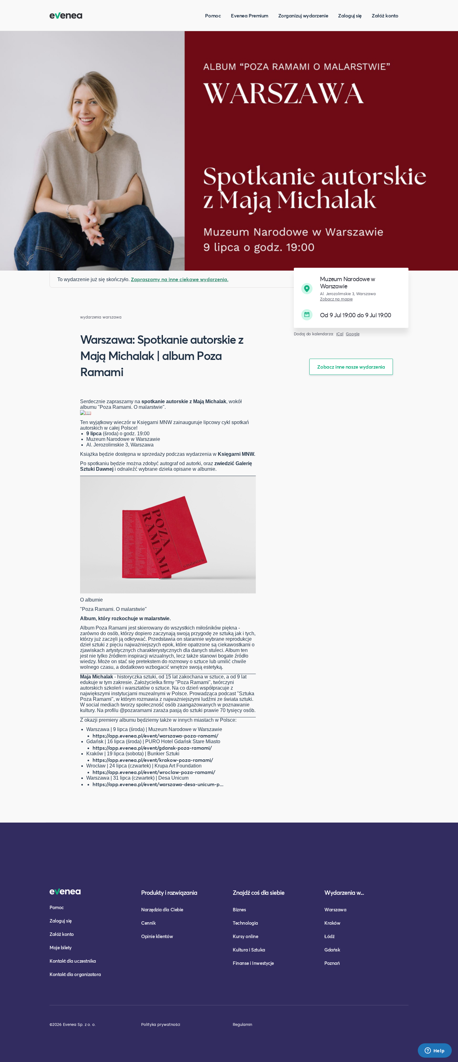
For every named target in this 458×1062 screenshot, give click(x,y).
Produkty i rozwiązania (169, 892)
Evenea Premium (249, 15)
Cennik (148, 923)
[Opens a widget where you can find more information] (434, 1051)
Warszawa (335, 909)
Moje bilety (61, 947)
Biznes (239, 909)
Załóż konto (385, 15)
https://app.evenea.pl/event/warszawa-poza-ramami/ (155, 735)
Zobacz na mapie (336, 299)
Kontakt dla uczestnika (73, 961)
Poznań (332, 963)
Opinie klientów (157, 936)
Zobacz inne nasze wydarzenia (351, 366)
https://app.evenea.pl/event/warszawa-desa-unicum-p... (158, 784)
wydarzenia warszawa (100, 317)
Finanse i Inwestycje (253, 963)
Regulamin (242, 1024)
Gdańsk (332, 949)
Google (353, 334)
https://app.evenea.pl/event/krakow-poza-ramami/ (153, 760)
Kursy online (245, 936)
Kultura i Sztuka (249, 949)
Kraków (332, 923)
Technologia (245, 923)
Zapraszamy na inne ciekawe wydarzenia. (179, 279)
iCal (339, 334)
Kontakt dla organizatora (75, 974)
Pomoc (213, 15)
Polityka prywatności (160, 1024)
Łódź (329, 936)
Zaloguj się (350, 15)
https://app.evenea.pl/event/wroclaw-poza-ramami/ (154, 772)
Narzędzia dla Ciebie (162, 909)
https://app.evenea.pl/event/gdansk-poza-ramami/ (152, 747)
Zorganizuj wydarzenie (303, 15)
